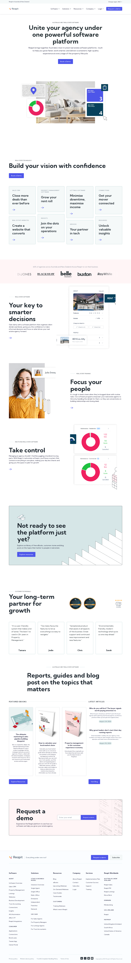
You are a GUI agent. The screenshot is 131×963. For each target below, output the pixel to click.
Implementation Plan (93, 879)
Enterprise (34, 899)
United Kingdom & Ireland (112, 924)
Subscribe (76, 886)
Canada (106, 934)
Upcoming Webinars (60, 886)
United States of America (112, 931)
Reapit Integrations (15, 921)
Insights (11, 911)
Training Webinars (59, 906)
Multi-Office (35, 895)
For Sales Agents (36, 919)
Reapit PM (107, 888)
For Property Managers (39, 922)
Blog (54, 879)
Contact (75, 882)
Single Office (35, 892)
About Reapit (77, 879)
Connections (13, 907)
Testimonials (57, 896)
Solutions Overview (37, 885)
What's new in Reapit (60, 909)
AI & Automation (14, 914)
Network (34, 909)
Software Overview (15, 883)
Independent (35, 902)
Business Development (16, 900)
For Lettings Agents (37, 926)
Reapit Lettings (109, 892)
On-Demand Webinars (61, 889)
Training (88, 889)
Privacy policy (13, 959)
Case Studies (57, 893)
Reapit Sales (108, 885)
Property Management (17, 890)
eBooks (55, 882)
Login (74, 889)
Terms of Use (64, 959)
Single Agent (35, 888)
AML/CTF (12, 918)
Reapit (106, 914)
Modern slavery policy (27, 959)
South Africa (108, 927)
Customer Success (92, 882)
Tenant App (13, 941)
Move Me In (108, 895)
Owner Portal (13, 945)
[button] (115, 2)
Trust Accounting (15, 904)
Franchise (34, 905)
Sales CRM (12, 886)
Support (88, 886)
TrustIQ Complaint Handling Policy (47, 959)
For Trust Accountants (38, 929)
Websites (12, 897)
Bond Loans (13, 938)
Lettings (12, 893)
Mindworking (108, 905)
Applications (13, 931)
